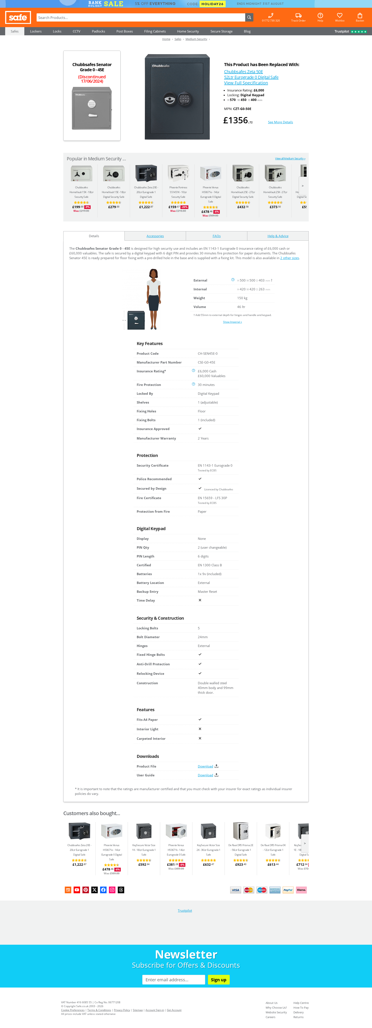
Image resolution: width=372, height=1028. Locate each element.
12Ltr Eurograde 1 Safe (273, 849)
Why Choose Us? (276, 1007)
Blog (247, 31)
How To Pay (301, 1007)
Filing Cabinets (155, 31)
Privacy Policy (122, 1010)
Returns (298, 1017)
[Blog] (68, 890)
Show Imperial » (232, 322)
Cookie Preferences (73, 1010)
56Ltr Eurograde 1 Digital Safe (240, 849)
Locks (57, 31)
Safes (15, 31)
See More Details (280, 122)
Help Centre (301, 1003)
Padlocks (98, 31)
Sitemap (138, 1010)
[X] (94, 890)
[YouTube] (77, 890)
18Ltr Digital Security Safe (114, 192)
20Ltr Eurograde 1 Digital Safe (145, 192)
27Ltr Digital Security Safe (243, 192)
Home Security (188, 31)
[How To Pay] (269, 894)
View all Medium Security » (290, 158)
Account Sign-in (155, 1010)
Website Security (276, 1012)
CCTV (76, 31)
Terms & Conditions (99, 1010)
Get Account (174, 1010)
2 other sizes (289, 258)
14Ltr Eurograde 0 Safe (176, 849)
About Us (271, 1003)
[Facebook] (103, 890)
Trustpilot (185, 910)
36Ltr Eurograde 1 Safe (208, 849)
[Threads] (121, 890)
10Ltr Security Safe (178, 192)
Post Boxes (124, 31)
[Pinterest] (85, 890)
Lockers (36, 31)
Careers (270, 1017)
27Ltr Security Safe (275, 192)
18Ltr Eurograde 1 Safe (144, 849)
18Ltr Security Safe (81, 192)
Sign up (218, 980)
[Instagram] (112, 890)
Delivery (298, 1012)
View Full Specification (246, 83)
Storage (221, 31)
